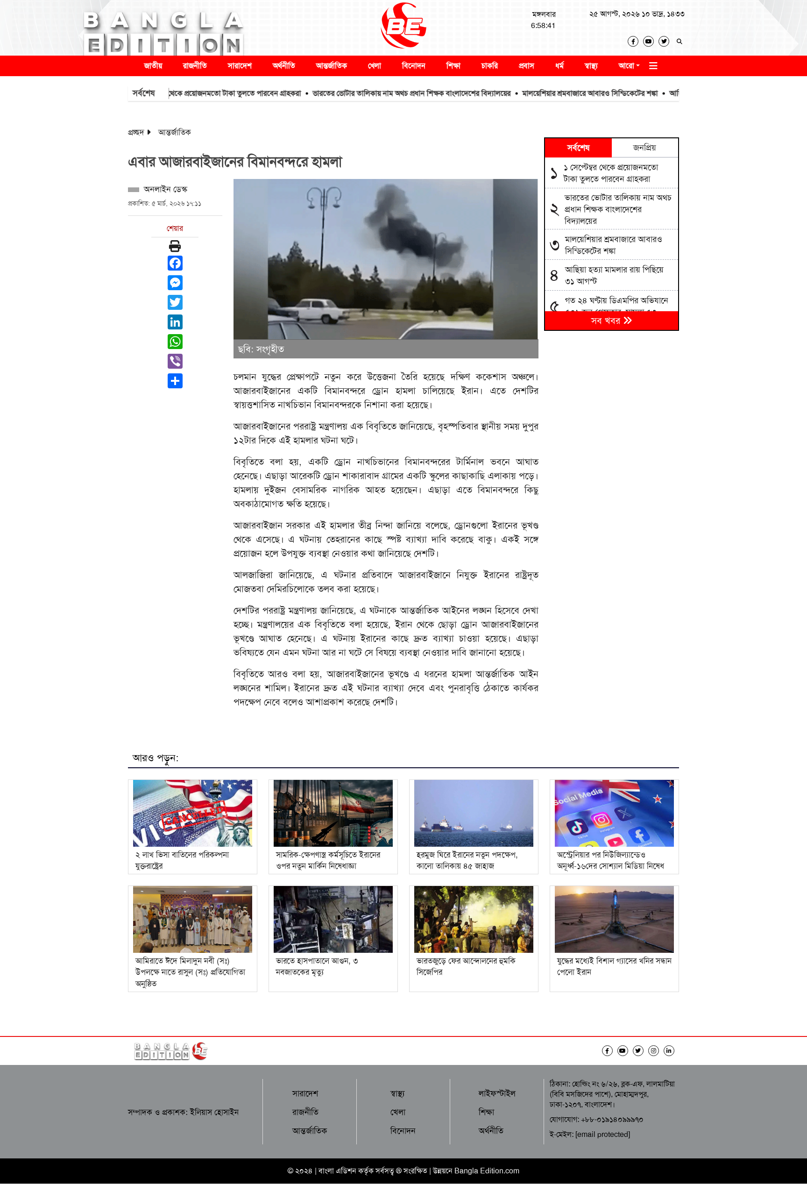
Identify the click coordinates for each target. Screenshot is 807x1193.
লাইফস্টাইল (497, 1093)
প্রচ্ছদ (136, 132)
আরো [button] (626, 66)
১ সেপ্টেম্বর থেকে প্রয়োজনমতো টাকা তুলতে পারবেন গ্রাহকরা (186, 93)
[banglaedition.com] (403, 28)
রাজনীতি (195, 66)
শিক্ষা (453, 66)
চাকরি (489, 66)
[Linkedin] (671, 1050)
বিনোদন (413, 66)
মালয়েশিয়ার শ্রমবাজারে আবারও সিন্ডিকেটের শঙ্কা (557, 93)
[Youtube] (650, 41)
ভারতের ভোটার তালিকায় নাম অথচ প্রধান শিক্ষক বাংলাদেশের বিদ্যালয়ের (379, 93)
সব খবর (607, 320)
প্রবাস (526, 66)
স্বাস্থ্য (591, 66)
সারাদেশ (240, 66)
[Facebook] (635, 41)
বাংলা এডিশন (337, 1171)
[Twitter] (666, 41)
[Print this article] (175, 246)
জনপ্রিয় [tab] (644, 147)
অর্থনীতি (284, 66)
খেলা (374, 66)
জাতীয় (153, 66)
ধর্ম (559, 66)
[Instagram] (656, 1050)
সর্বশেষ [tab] (578, 147)
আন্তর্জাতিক (331, 66)
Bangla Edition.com (486, 1171)
